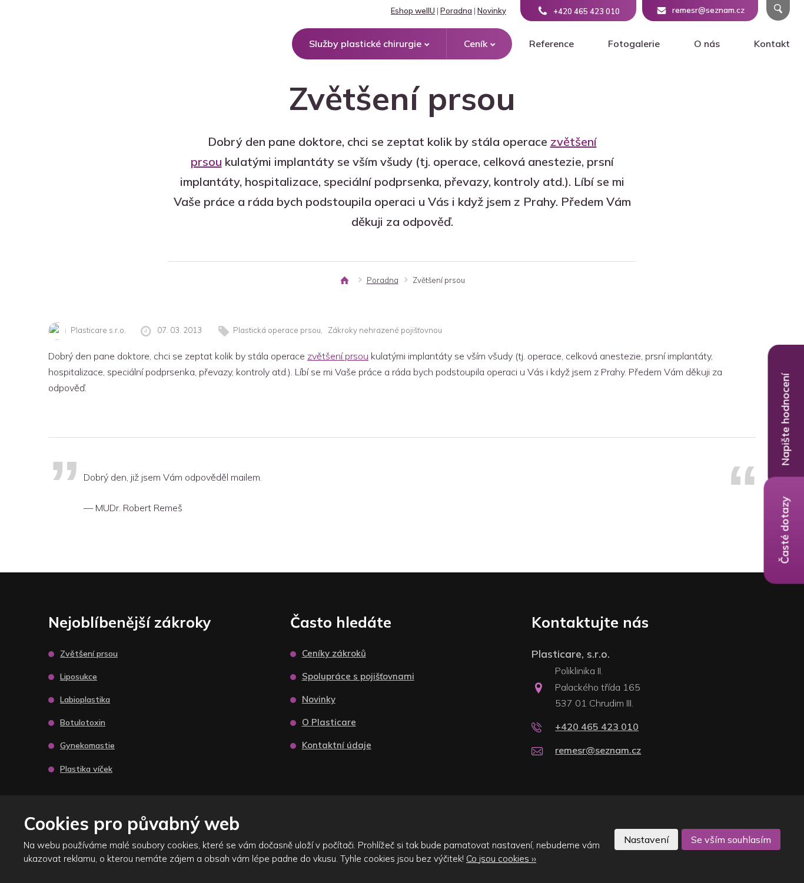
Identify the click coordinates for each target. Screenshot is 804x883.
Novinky (491, 10)
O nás (707, 43)
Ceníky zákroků (334, 653)
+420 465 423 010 (597, 726)
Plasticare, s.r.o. (570, 654)
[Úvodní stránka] (344, 280)
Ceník (475, 43)
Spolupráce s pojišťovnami (358, 676)
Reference (551, 43)
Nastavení (646, 839)
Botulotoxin (82, 722)
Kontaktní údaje (336, 745)
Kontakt (772, 43)
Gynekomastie (87, 745)
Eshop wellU (413, 10)
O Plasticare (329, 722)
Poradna (456, 10)
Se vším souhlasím (731, 839)
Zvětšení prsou (89, 653)
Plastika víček (86, 769)
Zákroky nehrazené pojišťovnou (385, 330)
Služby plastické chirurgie (365, 43)
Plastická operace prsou (277, 330)
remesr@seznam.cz (598, 750)
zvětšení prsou (337, 356)
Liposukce (78, 676)
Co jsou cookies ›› (501, 858)
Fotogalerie (634, 43)
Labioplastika (85, 699)
